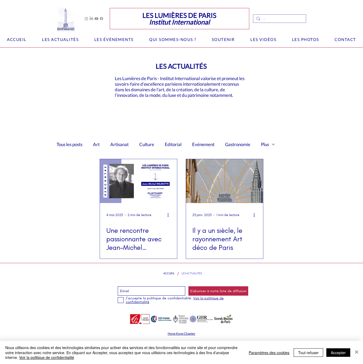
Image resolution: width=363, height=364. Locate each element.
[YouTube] (96, 18)
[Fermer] (356, 352)
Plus (265, 144)
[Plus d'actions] (170, 215)
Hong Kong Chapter (181, 334)
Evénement (203, 144)
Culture (146, 144)
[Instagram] (86, 18)
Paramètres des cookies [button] (269, 352)
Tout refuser (308, 352)
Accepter (338, 352)
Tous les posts (69, 144)
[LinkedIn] (91, 18)
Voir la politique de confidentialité (46, 357)
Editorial (173, 144)
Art (96, 144)
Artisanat (119, 144)
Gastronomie (237, 144)
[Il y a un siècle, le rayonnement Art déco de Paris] (224, 181)
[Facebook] (101, 18)
